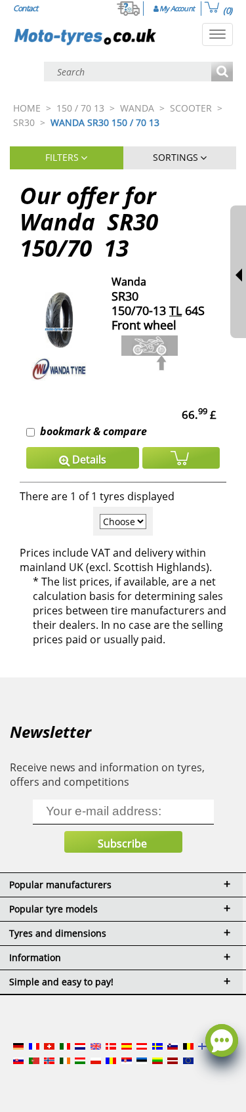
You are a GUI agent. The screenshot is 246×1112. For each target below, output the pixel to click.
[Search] (222, 72)
